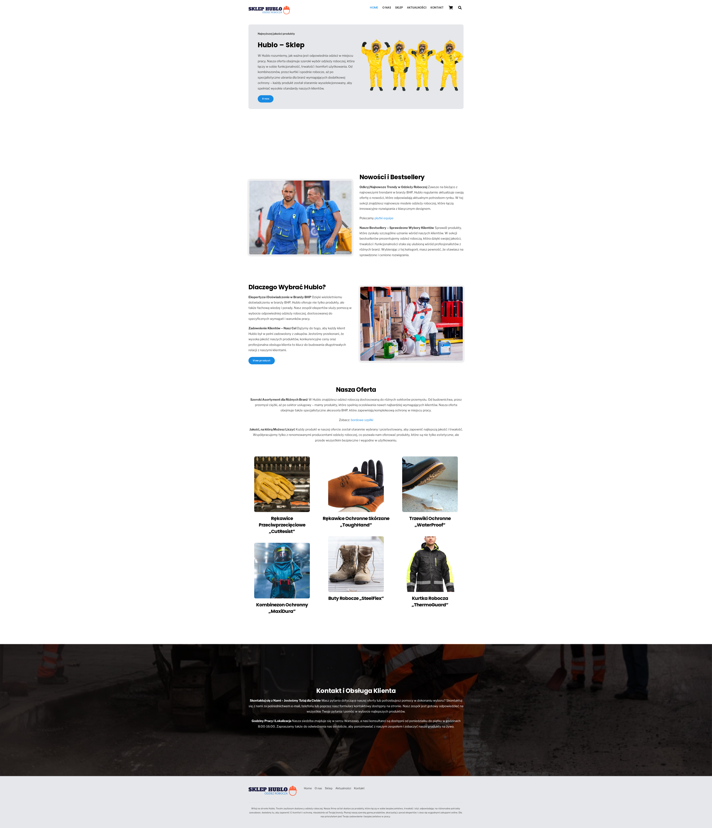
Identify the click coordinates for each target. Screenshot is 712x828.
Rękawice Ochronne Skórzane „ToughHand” (356, 521)
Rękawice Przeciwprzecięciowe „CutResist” (282, 525)
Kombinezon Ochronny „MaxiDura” (282, 608)
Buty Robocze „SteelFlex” (356, 598)
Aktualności (416, 7)
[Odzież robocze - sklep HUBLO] (269, 13)
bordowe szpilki (362, 420)
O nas (386, 7)
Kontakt (437, 7)
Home (374, 7)
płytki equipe (384, 218)
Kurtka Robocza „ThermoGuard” (430, 601)
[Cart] (450, 7)
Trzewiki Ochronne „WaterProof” (430, 521)
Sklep (399, 7)
